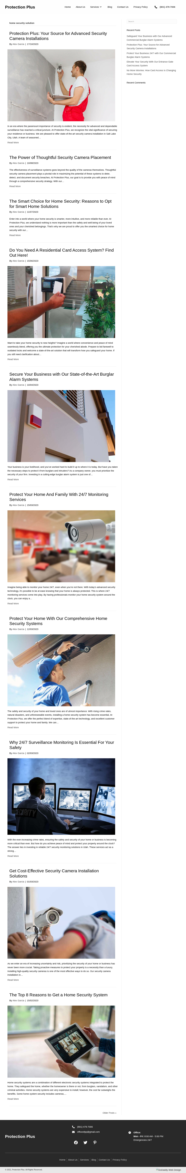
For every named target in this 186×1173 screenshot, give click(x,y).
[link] (68, 6)
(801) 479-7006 (167, 7)
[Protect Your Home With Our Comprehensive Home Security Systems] (61, 670)
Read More (13, 142)
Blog (93, 1160)
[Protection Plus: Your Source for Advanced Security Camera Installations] (61, 85)
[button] (76, 1142)
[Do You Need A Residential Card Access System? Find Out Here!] (61, 302)
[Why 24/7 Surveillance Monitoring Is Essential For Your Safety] (61, 796)
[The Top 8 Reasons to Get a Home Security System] (61, 1041)
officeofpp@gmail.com (88, 1132)
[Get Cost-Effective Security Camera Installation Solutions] (61, 922)
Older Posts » (109, 1113)
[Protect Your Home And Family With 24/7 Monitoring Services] (61, 546)
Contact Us (104, 1160)
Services (84, 1160)
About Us (72, 1160)
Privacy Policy (120, 1160)
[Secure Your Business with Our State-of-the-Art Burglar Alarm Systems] (61, 426)
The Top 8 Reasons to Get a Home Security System (58, 994)
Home (62, 1160)
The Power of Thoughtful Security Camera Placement (60, 157)
